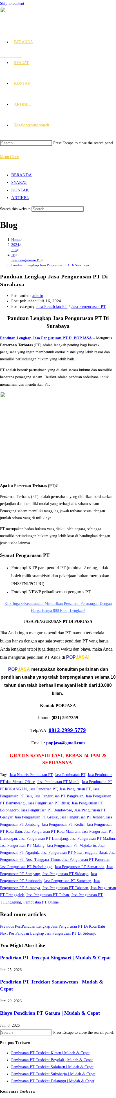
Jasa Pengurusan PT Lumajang (43, 838)
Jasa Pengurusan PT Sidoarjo (65, 874)
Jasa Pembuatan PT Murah (58, 782)
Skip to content (12, 3)
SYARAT (19, 182)
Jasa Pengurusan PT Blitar (48, 803)
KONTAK (20, 190)
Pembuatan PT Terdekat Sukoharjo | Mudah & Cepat (53, 1074)
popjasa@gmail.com (65, 742)
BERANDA (21, 175)
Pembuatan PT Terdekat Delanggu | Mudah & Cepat (52, 1081)
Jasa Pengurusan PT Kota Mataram (52, 831)
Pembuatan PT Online (41, 902)
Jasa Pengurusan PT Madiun (92, 838)
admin (37, 296)
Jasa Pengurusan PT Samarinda (79, 867)
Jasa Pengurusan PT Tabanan (65, 888)
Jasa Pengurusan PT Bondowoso (46, 810)
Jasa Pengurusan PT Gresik (36, 817)
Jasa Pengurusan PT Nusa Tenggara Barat (74, 852)
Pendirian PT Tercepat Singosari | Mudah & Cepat (55, 957)
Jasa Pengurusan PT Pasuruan (85, 859)
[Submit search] (87, 210)
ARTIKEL (20, 197)
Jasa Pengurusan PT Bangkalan (58, 796)
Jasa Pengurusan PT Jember (82, 817)
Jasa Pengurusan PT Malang (22, 845)
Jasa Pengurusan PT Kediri (63, 824)
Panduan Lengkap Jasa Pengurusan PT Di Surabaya (50, 265)
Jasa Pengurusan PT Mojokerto (71, 845)
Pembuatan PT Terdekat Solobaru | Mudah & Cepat (52, 1067)
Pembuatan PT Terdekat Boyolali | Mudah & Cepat (52, 1060)
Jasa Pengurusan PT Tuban (47, 895)
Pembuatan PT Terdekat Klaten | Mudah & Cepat (50, 1053)
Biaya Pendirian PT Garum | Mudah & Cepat (50, 1013)
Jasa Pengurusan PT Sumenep (67, 881)
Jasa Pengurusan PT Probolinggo (26, 867)
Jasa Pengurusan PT (88, 307)
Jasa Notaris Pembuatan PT (31, 775)
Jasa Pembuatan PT (70, 775)
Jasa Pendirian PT (51, 307)
